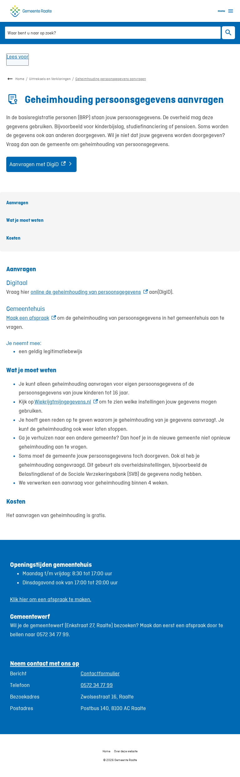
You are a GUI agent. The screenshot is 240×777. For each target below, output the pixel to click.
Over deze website (126, 751)
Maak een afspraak (31, 318)
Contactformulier (100, 673)
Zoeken (228, 32)
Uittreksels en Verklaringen (50, 79)
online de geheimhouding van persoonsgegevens (89, 292)
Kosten (13, 238)
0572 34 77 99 (97, 685)
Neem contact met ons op (44, 663)
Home (19, 79)
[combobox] (113, 32)
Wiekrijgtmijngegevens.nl (66, 402)
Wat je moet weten (24, 220)
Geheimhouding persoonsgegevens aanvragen (110, 79)
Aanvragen (17, 203)
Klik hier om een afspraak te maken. (50, 599)
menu (221, 11)
